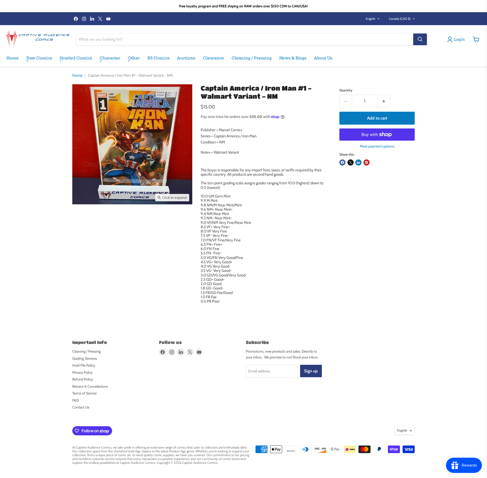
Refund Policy (82, 379)
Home (12, 58)
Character (110, 58)
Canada (400, 19)
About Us (323, 58)
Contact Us (80, 407)
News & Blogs (292, 58)
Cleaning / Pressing (252, 58)
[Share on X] (350, 162)
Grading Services (84, 358)
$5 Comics (158, 58)
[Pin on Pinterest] (366, 162)
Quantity (345, 90)
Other (134, 58)
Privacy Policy (82, 372)
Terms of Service (84, 393)
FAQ (75, 400)
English (370, 19)
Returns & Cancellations (90, 386)
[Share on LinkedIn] (358, 162)
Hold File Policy (83, 365)
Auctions (186, 58)
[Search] (420, 39)
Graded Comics (76, 58)
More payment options (377, 146)
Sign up (311, 370)
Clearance (213, 58)
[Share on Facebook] (342, 162)
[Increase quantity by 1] (384, 101)
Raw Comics (39, 58)
